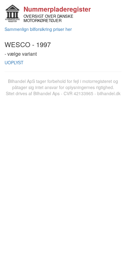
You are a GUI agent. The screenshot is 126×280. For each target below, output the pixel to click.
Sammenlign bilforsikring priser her (38, 29)
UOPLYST (14, 62)
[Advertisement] (63, 162)
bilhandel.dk (108, 93)
